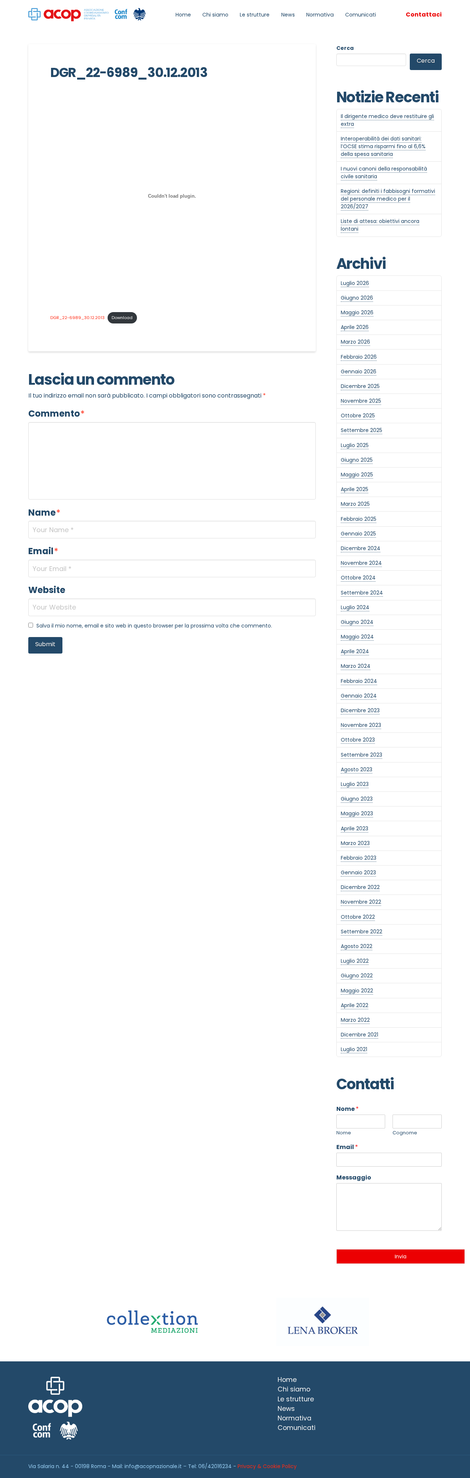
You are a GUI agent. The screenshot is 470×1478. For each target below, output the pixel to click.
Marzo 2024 (355, 666)
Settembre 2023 (361, 754)
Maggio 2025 (357, 474)
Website (46, 590)
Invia (400, 1256)
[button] (424, 15)
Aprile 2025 (354, 489)
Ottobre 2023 (358, 739)
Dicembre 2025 (360, 386)
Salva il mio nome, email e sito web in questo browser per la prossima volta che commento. (154, 625)
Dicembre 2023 (360, 710)
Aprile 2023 (354, 828)
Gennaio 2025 (358, 533)
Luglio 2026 (355, 283)
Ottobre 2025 (358, 415)
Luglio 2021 (354, 1049)
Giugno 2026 (357, 297)
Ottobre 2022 (358, 917)
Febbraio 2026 (359, 357)
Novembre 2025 (361, 401)
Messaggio (353, 1178)
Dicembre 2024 (360, 548)
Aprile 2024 (355, 651)
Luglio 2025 (355, 445)
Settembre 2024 (362, 592)
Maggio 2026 (357, 312)
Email (43, 551)
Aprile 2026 (355, 327)
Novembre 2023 (361, 725)
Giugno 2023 (357, 798)
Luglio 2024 (355, 607)
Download (122, 318)
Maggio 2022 (357, 990)
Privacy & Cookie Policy (267, 1466)
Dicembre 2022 (360, 887)
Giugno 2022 (357, 975)
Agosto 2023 (356, 769)
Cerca (345, 48)
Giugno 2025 (357, 460)
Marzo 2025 (355, 504)
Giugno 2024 (357, 622)
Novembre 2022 (361, 902)
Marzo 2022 (355, 1020)
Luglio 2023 (355, 784)
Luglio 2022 (355, 961)
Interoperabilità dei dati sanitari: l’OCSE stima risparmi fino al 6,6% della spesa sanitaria (383, 146)
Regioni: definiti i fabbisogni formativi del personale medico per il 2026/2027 (388, 198)
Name (44, 512)
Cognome (405, 1133)
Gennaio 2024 (359, 695)
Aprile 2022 (354, 1005)
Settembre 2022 (361, 931)
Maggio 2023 (357, 813)
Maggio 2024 (357, 636)
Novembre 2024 (361, 563)
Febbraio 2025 (358, 519)
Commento (56, 413)
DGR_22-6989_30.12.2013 (77, 318)
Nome (347, 1109)
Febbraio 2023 (358, 857)
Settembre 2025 (361, 430)
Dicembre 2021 (359, 1034)
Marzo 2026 (355, 341)
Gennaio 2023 (358, 872)
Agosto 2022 (356, 946)
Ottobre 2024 (358, 577)
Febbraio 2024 (359, 681)
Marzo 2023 (355, 843)
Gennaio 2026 (358, 371)
